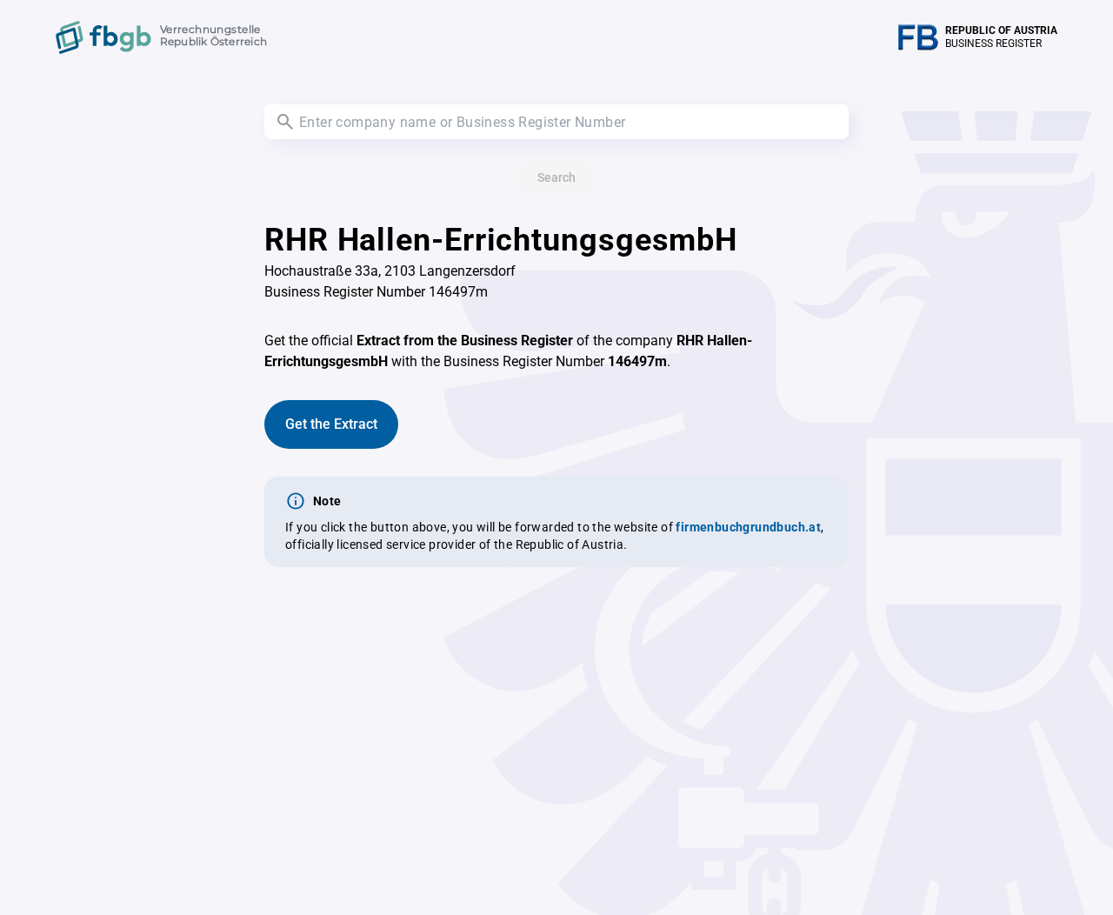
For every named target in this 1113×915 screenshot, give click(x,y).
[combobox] (556, 121)
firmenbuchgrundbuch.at (748, 527)
